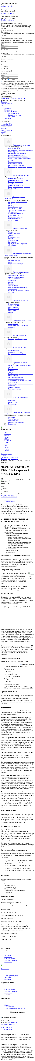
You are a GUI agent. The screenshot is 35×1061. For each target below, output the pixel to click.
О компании (8, 108)
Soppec (6, 447)
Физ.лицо (4, 79)
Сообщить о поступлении (9, 497)
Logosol (6, 437)
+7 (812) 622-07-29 (6, 123)
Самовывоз (11, 116)
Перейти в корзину (7, 6)
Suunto (6, 444)
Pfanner (6, 450)
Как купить (8, 110)
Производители (9, 1007)
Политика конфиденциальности (14, 1008)
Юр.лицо (13, 79)
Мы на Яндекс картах (8, 1024)
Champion (7, 440)
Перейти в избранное (7, 13)
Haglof (6, 442)
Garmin (6, 449)
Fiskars (6, 439)
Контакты (7, 118)
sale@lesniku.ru (12, 1022)
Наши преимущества (11, 975)
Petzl (5, 445)
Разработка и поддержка (6, 1041)
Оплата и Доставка (10, 111)
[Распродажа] (1, 427)
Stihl (5, 432)
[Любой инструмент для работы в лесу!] (14, 98)
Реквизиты (7, 977)
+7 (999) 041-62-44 (6, 125)
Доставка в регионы (14, 115)
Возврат (7, 994)
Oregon (6, 435)
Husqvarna (7, 434)
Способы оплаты (13, 113)
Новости (7, 1005)
